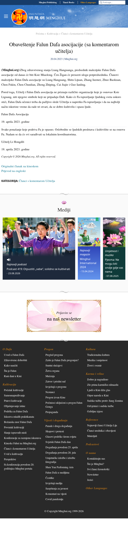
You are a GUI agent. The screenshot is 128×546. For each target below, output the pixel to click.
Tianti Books (68, 2)
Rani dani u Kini (13, 376)
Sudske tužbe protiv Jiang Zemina (105, 400)
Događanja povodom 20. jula (61, 452)
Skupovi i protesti (55, 431)
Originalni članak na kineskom (19, 166)
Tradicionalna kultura (98, 354)
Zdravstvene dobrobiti (15, 360)
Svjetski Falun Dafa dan (58, 442)
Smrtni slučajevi (54, 365)
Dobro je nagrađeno (97, 379)
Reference (92, 419)
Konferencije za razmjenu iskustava (22, 438)
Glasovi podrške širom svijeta (61, 436)
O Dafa (7, 349)
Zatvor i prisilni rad (56, 381)
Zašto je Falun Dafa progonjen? (62, 360)
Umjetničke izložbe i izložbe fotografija (60, 460)
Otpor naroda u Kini (97, 395)
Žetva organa (52, 370)
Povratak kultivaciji (14, 427)
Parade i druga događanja (59, 426)
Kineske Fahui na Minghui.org (20, 443)
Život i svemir (94, 365)
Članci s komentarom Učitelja (76, 33)
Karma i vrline (95, 374)
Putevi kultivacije (13, 400)
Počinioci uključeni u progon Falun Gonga (64, 404)
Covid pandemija (54, 499)
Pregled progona (54, 354)
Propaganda (52, 412)
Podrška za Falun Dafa (16, 411)
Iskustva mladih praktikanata (19, 416)
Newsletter (92, 474)
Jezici (90, 479)
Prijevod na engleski (13, 171)
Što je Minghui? (95, 464)
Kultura (91, 349)
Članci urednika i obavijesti (101, 430)
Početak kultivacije (14, 390)
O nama (91, 453)
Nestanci (50, 392)
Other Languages (88, 2)
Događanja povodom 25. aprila (62, 447)
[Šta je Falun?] (19, 17)
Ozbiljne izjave (95, 411)
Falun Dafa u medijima (57, 472)
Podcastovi (92, 444)
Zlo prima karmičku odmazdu (102, 384)
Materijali (92, 436)
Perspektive (10, 459)
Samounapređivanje (14, 395)
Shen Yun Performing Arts (60, 467)
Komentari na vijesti (56, 493)
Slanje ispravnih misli (15, 432)
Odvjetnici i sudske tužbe (100, 406)
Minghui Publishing (48, 2)
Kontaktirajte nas (96, 458)
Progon (48, 349)
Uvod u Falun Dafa (14, 354)
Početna (40, 33)
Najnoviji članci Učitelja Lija (102, 425)
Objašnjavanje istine (14, 406)
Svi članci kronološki (98, 469)
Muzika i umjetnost (97, 360)
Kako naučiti (11, 365)
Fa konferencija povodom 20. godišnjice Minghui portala (19, 466)
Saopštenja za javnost (57, 488)
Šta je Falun (10, 370)
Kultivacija (52, 33)
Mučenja (50, 376)
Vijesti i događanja (56, 420)
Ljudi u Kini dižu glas (98, 390)
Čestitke (50, 477)
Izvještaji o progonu (56, 386)
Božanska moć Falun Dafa (18, 422)
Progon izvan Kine (55, 397)
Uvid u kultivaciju (13, 454)
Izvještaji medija (54, 483)
